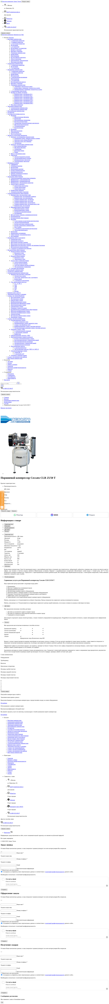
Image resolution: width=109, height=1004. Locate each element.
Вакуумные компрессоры (14, 358)
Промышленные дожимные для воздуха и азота (28, 89)
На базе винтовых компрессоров (23, 224)
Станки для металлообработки (16, 318)
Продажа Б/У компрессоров (15, 270)
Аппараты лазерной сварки (19, 355)
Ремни (16, 152)
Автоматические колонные (22, 344)
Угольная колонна (19, 126)
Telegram (8, 21)
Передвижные (15, 56)
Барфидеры (17, 334)
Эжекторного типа (19, 254)
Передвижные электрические (19, 60)
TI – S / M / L (18, 283)
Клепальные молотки (17, 169)
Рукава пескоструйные (21, 263)
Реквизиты (10, 373)
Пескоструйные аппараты (18, 251)
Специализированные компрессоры (17, 273)
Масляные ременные (17, 105)
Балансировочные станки (21, 210)
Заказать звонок (5, 33)
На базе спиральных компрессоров (24, 225)
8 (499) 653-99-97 (11, 27)
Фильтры (13, 115)
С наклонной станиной (21, 332)
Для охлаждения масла (21, 230)
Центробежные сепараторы (22, 120)
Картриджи (17, 118)
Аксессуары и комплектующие (20, 260)
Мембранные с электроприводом (20, 179)
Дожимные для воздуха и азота (23, 86)
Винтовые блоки (19, 150)
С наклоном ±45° (19, 354)
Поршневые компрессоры (14, 69)
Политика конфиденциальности (16, 367)
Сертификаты (11, 377)
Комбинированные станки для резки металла (27, 326)
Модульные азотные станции (19, 242)
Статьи (9, 370)
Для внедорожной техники (22, 156)
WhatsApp (9, 18)
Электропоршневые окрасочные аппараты (23, 178)
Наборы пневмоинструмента (19, 173)
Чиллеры (13, 219)
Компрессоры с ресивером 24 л (23, 94)
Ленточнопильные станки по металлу (22, 337)
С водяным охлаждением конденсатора (25, 228)
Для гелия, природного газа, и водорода (26, 277)
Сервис (9, 766)
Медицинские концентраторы (19, 247)
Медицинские (15, 75)
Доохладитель (15, 132)
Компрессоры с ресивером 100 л (23, 97)
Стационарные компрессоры (19, 108)
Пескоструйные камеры (18, 256)
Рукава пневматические (18, 170)
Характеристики (9, 524)
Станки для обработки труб (22, 325)
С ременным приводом (17, 40)
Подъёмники (18, 213)
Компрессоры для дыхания (22, 205)
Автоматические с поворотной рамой (25, 343)
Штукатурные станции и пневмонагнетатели (24, 215)
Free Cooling (17, 227)
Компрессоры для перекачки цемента (25, 196)
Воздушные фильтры (20, 146)
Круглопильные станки (18, 297)
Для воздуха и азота (20, 276)
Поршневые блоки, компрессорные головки (27, 138)
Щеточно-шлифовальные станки (20, 311)
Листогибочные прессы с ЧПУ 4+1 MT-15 (26, 349)
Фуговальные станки (17, 299)
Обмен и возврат (12, 364)
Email (18, 865)
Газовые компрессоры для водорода (24, 202)
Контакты (7, 380)
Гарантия (10, 366)
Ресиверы (14, 129)
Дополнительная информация (25, 868)
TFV (15, 288)
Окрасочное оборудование (15, 176)
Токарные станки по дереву (19, 308)
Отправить (4, 889)
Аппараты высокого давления (19, 192)
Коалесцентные (18, 127)
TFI (15, 289)
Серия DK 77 (18, 352)
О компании (11, 375)
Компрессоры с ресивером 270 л (23, 100)
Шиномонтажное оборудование (20, 207)
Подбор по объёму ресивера (19, 92)
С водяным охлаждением (21, 280)
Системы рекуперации (17, 268)
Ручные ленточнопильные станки (24, 338)
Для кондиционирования (21, 222)
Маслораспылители (16, 130)
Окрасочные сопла (19, 189)
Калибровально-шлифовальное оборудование (24, 309)
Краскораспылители (17, 172)
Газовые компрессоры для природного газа (26, 204)
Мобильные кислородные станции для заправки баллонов (28, 245)
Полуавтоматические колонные (23, 341)
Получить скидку (5, 511)
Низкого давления (16, 50)
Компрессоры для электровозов (23, 198)
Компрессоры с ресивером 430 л (23, 101)
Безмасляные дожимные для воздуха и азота (27, 88)
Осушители (10, 112)
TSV (15, 285)
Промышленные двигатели (22, 160)
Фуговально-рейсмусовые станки (20, 315)
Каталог (11, 37)
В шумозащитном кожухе (18, 82)
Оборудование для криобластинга (21, 234)
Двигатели (14, 155)
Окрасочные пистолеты (21, 186)
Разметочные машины (17, 190)
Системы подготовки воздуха (16, 114)
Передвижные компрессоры (19, 109)
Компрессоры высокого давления (20, 274)
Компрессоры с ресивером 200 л (23, 98)
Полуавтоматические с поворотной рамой (26, 340)
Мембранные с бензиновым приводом (22, 182)
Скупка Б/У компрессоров (15, 271)
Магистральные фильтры (21, 117)
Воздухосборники (16, 134)
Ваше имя (20, 853)
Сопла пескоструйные (20, 262)
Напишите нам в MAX (16, 806)
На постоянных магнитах (18, 57)
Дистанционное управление (22, 266)
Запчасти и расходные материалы (17, 135)
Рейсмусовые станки (17, 300)
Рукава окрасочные (20, 187)
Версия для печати (6, 408)
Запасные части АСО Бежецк (22, 141)
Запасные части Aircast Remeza (23, 140)
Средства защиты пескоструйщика (24, 265)
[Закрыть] (1, 900)
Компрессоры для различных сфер (21, 195)
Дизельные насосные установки (16, 294)
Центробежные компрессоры (15, 111)
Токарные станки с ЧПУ (18, 329)
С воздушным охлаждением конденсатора (26, 221)
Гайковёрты (14, 164)
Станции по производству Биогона (21, 248)
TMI (15, 286)
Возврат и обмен (12, 760)
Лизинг (9, 767)
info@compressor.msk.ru (13, 12)
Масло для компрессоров (18, 153)
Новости (10, 369)
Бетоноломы (14, 167)
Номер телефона (22, 859)
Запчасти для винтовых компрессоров (22, 144)
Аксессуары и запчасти (17, 184)
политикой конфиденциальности (54, 872)
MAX (8, 23)
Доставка (10, 361)
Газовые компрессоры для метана (24, 199)
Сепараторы (17, 149)
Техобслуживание (9, 527)
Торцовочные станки (17, 306)
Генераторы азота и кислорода (16, 237)
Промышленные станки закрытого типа (26, 323)
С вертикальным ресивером (19, 77)
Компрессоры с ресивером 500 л (23, 103)
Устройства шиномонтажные (22, 211)
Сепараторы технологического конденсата (26, 123)
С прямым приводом (17, 42)
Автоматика (17, 143)
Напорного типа (19, 253)
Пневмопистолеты (16, 175)
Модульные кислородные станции (21, 244)
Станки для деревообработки (15, 296)
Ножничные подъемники (18, 233)
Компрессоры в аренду (14, 292)
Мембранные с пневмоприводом (20, 181)
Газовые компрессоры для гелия (23, 201)
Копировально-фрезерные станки (20, 303)
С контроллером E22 (20, 347)
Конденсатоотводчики (20, 121)
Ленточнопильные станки (18, 305)
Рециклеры (14, 231)
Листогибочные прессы (18, 346)
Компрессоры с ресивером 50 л (23, 95)
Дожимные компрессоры (18, 53)
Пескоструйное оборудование (16, 250)
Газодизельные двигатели (21, 161)
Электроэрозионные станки (19, 351)
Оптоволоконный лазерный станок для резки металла (30, 328)
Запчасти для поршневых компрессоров (22, 137)
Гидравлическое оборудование (20, 218)
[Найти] (18, 383)
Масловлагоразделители (21, 124)
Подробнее (4, 703)
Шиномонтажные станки (21, 208)
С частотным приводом (18, 43)
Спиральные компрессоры (15, 63)
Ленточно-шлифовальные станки (20, 312)
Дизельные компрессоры (14, 106)
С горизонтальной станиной (22, 331)
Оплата (9, 363)
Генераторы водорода (17, 241)
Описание (7, 526)
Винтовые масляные (17, 62)
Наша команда (11, 378)
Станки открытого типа (21, 321)
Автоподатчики (15, 314)
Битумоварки (15, 236)
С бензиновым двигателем (18, 91)
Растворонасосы (15, 216)
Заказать (14, 511)
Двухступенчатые (16, 59)
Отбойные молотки (16, 166)
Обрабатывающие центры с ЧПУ (20, 335)
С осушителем (15, 46)
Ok (2, 1002)
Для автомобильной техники (22, 158)
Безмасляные (14, 54)
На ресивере (14, 45)
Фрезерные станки (16, 317)
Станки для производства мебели (17, 357)
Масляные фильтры (20, 147)
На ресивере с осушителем (18, 48)
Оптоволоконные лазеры (18, 320)
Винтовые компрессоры (14, 39)
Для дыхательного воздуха (18, 282)
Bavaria (16, 291)
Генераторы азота (16, 239)
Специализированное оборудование (18, 193)
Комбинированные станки (18, 302)
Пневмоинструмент (13, 163)
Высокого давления (16, 51)
